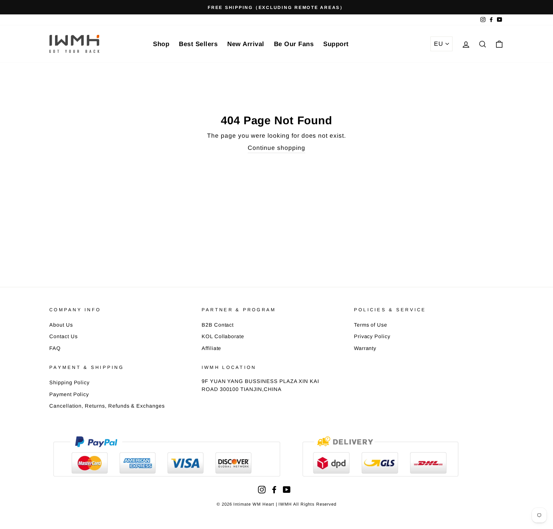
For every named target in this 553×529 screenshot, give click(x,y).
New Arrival (245, 43)
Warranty (365, 348)
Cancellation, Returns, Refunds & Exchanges (107, 406)
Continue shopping (276, 147)
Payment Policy (69, 394)
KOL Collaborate (223, 336)
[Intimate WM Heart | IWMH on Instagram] (262, 489)
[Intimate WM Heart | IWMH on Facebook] (274, 489)
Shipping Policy (69, 382)
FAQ (55, 348)
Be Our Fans (294, 43)
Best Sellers (198, 43)
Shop (161, 43)
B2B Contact (218, 325)
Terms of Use (370, 325)
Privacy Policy (372, 336)
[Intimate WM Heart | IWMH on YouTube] (287, 489)
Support (336, 43)
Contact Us (63, 336)
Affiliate (211, 348)
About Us (61, 325)
